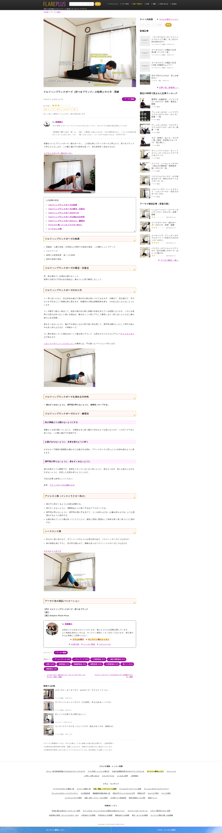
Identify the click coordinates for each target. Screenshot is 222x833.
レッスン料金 (89, 644)
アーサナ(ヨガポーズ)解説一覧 (63, 789)
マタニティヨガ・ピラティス (138, 811)
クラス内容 (125, 4)
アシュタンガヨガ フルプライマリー (156, 789)
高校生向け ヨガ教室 (122, 815)
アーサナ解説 (129, 99)
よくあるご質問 (122, 776)
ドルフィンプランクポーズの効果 (62, 205)
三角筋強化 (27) (99, 659)
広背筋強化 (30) (112, 664)
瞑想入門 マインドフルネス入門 (124, 793)
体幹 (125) (50, 664)
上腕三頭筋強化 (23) (117, 659)
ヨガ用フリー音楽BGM (118, 798)
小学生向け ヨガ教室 (88, 815)
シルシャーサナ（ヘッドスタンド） (59, 344)
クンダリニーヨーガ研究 (73, 798)
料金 (147, 4)
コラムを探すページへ (168, 19)
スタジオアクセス (108, 776)
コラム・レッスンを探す (167, 830)
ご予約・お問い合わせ (91, 776)
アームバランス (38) (62, 659)
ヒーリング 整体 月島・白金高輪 (162, 815)
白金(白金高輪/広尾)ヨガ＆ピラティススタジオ (128, 771)
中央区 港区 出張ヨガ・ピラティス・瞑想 (66, 811)
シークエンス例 (55, 229)
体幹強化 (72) (64, 664)
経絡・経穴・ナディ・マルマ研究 (96, 798)
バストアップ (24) (82, 659)
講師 (154, 4)
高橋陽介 (59, 122)
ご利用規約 (134, 776)
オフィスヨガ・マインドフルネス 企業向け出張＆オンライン (104, 811)
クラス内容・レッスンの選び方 (98, 771)
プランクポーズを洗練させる (62, 485)
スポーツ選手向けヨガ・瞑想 (160, 811)
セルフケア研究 (153, 793)
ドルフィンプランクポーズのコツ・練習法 (66, 221)
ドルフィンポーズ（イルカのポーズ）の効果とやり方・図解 (113, 676)
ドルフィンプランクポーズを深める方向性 (66, 217)
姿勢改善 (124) (96, 664)
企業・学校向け (137, 4)
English (174, 4)
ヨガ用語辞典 (85, 793)
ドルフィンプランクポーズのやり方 (63, 213)
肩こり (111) (128, 664)
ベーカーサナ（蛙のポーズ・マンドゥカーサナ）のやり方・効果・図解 (66, 676)
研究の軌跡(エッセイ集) (137, 798)
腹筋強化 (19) (51, 669)
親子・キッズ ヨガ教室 (140, 815)
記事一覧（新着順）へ (168, 87)
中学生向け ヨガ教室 (105, 815)
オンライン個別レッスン (55, 830)
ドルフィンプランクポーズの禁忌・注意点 (66, 209)
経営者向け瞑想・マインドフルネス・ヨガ (63, 815)
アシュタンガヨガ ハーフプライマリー (65, 793)
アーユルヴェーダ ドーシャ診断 (130, 789)
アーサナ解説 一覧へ (169, 260)
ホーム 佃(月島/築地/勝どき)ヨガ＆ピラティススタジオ (65, 771)
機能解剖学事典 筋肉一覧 (101, 793)
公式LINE (75, 644)
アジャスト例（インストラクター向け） (65, 225)
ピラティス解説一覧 (84, 789)
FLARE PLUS (119, 824)
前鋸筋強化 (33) (80, 664)
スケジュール (113, 4)
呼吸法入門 (141, 793)
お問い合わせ (164, 4)
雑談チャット (152, 798)
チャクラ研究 (166, 793)
